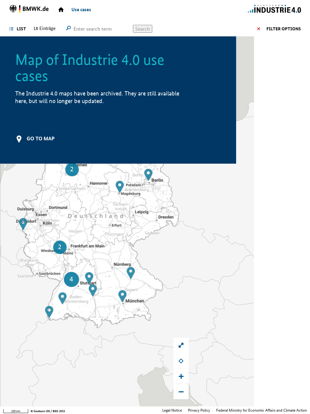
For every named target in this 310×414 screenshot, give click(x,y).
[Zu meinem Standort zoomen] (181, 360)
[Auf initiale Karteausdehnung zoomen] (181, 345)
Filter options (283, 29)
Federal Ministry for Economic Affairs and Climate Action (261, 410)
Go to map (40, 138)
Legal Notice (172, 410)
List (21, 29)
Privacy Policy (199, 410)
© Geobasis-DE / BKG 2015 (48, 411)
